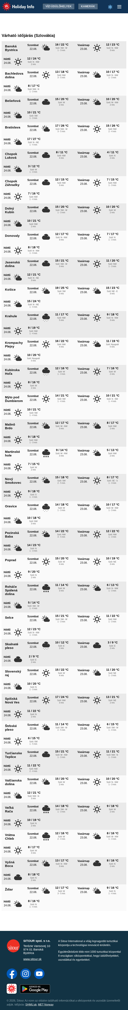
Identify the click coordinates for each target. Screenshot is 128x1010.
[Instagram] (25, 974)
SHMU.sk (31, 1004)
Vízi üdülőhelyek (59, 6)
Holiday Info (15, 4)
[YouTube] (39, 974)
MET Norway (46, 1004)
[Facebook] (12, 974)
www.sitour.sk (32, 959)
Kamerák (88, 6)
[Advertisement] (64, 22)
